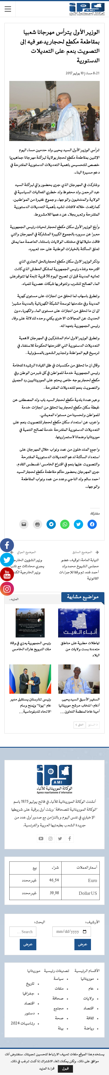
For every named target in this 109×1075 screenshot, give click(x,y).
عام (91, 989)
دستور (30, 1013)
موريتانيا (87, 979)
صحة (59, 1018)
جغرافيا (29, 993)
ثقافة (90, 1018)
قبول (65, 1069)
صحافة (58, 998)
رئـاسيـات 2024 (23, 1023)
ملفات (59, 989)
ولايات (88, 998)
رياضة (89, 1028)
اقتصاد (88, 1008)
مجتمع (58, 1008)
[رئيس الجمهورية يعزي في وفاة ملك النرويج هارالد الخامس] (30, 622)
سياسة (58, 979)
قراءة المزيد (46, 1069)
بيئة (61, 1028)
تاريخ (30, 984)
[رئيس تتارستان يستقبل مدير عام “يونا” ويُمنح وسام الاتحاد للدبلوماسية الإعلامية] (30, 678)
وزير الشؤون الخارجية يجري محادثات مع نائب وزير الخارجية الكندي (27, 566)
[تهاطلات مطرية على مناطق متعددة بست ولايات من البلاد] (79, 622)
